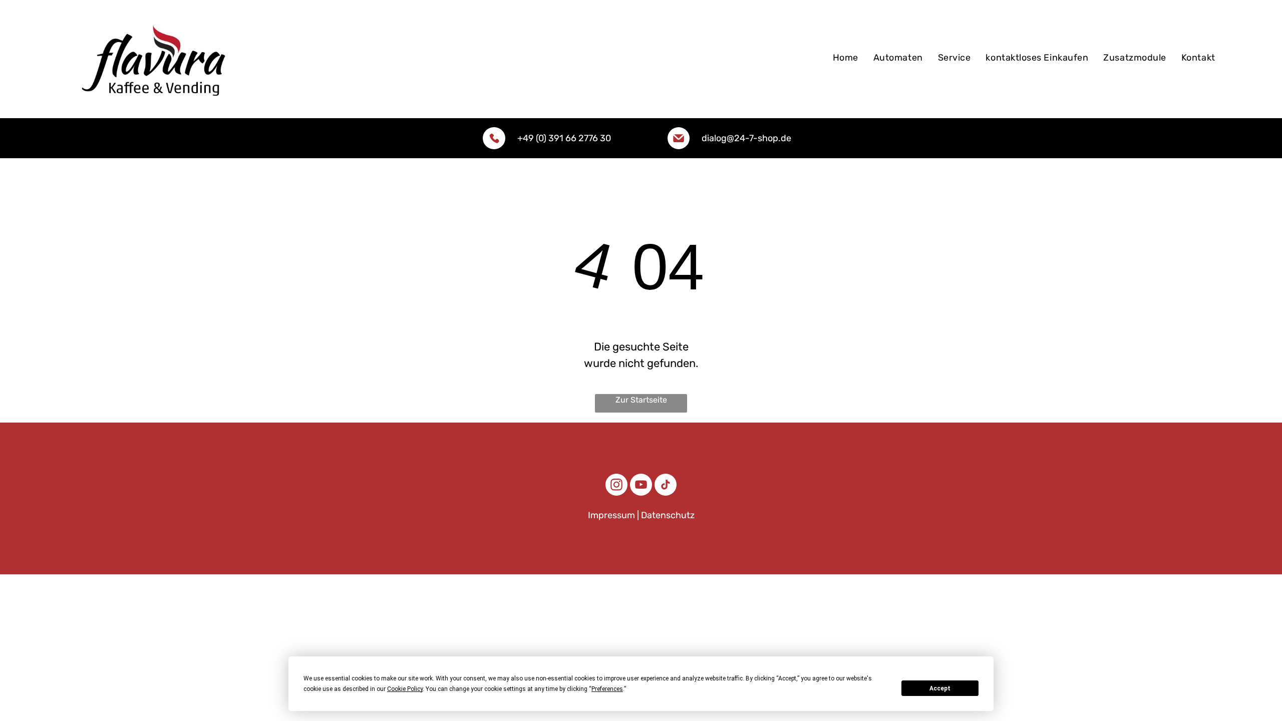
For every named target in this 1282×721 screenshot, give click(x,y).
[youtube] (641, 486)
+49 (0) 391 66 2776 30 (564, 138)
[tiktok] (666, 486)
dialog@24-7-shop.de (746, 138)
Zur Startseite (641, 400)
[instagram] (616, 486)
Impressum (611, 515)
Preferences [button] (607, 688)
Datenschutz (668, 515)
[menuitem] (845, 59)
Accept (939, 688)
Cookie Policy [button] (405, 688)
